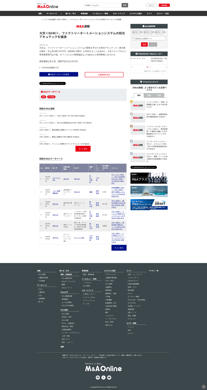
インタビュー (88, 283)
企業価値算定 (66, 329)
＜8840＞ (52, 33)
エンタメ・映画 (133, 296)
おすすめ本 (132, 303)
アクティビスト (110, 274)
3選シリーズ (132, 312)
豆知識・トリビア (134, 306)
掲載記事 (129, 355)
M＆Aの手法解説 (68, 305)
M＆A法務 (65, 314)
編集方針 (65, 355)
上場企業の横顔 (111, 306)
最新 (139, 95)
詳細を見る (115, 196)
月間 (159, 95)
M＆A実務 (64, 310)
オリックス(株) (79, 238)
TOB (40, 295)
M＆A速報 (41, 274)
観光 (106, 312)
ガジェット (132, 319)
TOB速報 (41, 281)
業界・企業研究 (66, 274)
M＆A (40, 289)
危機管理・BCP (111, 303)
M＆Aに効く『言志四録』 (137, 300)
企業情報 (41, 298)
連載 (62, 346)
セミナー (131, 333)
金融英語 (131, 309)
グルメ (130, 293)
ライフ (149, 13)
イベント (131, 327)
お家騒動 (108, 300)
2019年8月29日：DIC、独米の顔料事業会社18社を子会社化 (149, 59)
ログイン (151, 5)
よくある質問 (66, 302)
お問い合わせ (137, 355)
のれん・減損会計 (68, 323)
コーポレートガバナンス (70, 333)
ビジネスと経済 (136, 13)
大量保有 (41, 292)
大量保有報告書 (111, 277)
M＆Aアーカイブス (68, 281)
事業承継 (84, 13)
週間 (149, 95)
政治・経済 (109, 322)
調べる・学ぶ (71, 13)
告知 (129, 330)
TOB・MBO (109, 281)
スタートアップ (119, 13)
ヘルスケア (109, 315)
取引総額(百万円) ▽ (106, 168)
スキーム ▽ (98, 168)
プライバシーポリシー (89, 355)
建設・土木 (90, 204)
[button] (132, 67)
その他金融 (90, 238)
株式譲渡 (51, 97)
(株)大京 (66, 179)
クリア (152, 44)
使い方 (40, 302)
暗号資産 (131, 290)
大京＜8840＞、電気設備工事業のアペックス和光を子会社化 (62, 129)
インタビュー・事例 (100, 13)
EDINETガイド (133, 281)
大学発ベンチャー (89, 294)
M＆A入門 (64, 292)
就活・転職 (132, 315)
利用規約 (102, 355)
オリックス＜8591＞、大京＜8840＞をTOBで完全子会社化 (62, 115)
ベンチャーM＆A (89, 297)
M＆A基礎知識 (67, 296)
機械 (43, 97)
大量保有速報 (43, 277)
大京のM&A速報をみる (50, 67)
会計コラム (66, 339)
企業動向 (108, 287)
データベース (52, 13)
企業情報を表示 (104, 74)
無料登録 (164, 5)
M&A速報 (52, 19)
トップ (44, 19)
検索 (125, 5)
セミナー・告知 (163, 13)
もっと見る (83, 148)
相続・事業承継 (88, 274)
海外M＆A (108, 325)
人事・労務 (66, 336)
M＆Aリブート (67, 288)
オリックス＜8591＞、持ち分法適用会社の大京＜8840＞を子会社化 (65, 122)
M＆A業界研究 (67, 278)
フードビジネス (111, 319)
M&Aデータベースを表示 (59, 74)
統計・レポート (67, 342)
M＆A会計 (65, 320)
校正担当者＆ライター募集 (115, 355)
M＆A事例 (86, 286)
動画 (63, 284)
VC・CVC (86, 303)
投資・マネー (132, 287)
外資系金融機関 (133, 284)
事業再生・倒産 (111, 293)
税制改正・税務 (67, 326)
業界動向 (108, 290)
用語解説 (65, 299)
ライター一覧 (153, 270)
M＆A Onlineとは (75, 355)
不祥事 (107, 296)
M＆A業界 (108, 284)
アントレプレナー (89, 300)
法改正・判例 (66, 317)
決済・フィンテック (135, 274)
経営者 (107, 309)
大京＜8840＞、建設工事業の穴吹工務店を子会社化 (59, 136)
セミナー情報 (131, 323)
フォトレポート (133, 277)
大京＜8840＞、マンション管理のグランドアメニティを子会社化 (64, 143)
